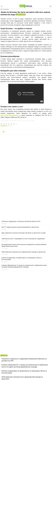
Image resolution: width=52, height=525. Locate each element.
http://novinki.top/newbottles (10, 115)
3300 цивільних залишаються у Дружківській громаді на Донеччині (24, 252)
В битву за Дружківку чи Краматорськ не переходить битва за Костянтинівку (22, 258)
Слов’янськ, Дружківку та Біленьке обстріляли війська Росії (21, 221)
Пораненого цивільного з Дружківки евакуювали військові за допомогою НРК (24, 360)
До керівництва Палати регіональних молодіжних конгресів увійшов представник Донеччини (24, 245)
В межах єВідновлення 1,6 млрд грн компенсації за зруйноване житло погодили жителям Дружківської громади (24, 266)
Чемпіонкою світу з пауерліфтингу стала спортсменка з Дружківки (23, 239)
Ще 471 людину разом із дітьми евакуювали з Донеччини (20, 227)
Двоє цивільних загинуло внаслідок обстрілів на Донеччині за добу (24, 233)
